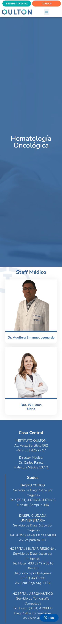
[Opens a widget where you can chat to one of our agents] (49, 618)
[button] (46, 12)
